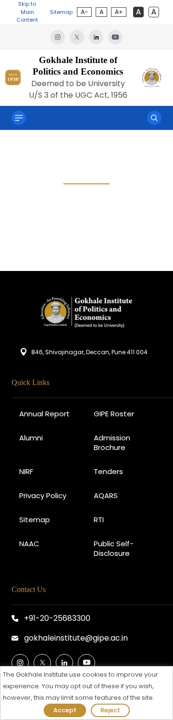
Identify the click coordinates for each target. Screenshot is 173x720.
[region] (86, 693)
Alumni (31, 438)
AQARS (106, 495)
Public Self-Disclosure (114, 548)
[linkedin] (98, 36)
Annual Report (44, 414)
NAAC (29, 544)
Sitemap (61, 12)
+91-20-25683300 (57, 618)
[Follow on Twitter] (42, 662)
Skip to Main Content (27, 12)
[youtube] (115, 36)
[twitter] (79, 36)
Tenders (108, 471)
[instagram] (60, 36)
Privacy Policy (42, 495)
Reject (110, 710)
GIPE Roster (114, 414)
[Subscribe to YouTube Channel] (86, 662)
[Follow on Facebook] (20, 662)
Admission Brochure (112, 442)
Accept (64, 710)
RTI (99, 519)
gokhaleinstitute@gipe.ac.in (76, 637)
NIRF (26, 471)
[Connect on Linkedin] (64, 662)
